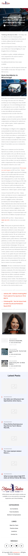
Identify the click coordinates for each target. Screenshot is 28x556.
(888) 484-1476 (5, 220)
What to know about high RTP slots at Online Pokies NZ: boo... (15, 477)
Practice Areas (14, 528)
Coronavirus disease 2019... (15, 340)
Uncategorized (8, 396)
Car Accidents (14, 14)
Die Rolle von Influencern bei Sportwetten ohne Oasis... (14, 400)
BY (15, 342)
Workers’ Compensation (14, 515)
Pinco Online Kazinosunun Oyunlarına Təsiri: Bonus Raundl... (13, 426)
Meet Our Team (14, 525)
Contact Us (14, 534)
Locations (14, 531)
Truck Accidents (14, 512)
